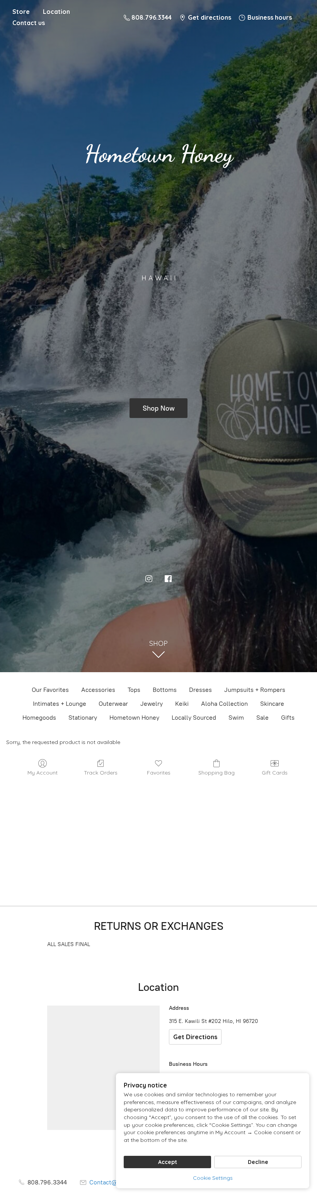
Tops (134, 689)
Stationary (82, 717)
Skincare (272, 703)
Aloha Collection (224, 703)
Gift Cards (275, 772)
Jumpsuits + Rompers (254, 689)
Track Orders (101, 772)
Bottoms (165, 689)
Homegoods (39, 717)
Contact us (28, 23)
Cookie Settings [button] (213, 1177)
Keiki (182, 703)
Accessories (98, 689)
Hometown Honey (134, 717)
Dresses (200, 689)
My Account (42, 772)
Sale (262, 717)
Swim (236, 717)
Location (56, 11)
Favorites (158, 772)
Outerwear (113, 703)
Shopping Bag (216, 772)
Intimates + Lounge (59, 703)
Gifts (288, 717)
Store (21, 11)
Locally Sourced (194, 717)
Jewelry (151, 703)
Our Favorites (50, 689)
